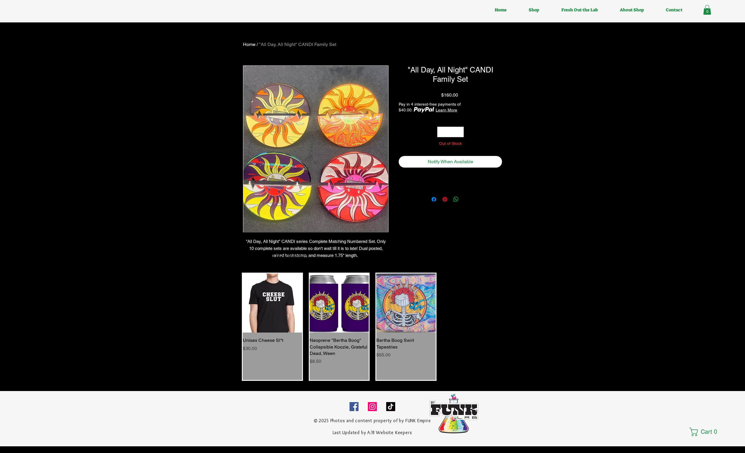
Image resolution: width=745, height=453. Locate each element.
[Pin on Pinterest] (444, 199)
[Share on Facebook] (433, 199)
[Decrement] (441, 132)
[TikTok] (390, 406)
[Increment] (459, 132)
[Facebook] (354, 406)
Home (249, 44)
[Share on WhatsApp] (456, 199)
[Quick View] (272, 303)
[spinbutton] (450, 132)
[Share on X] (467, 199)
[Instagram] (372, 406)
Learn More (446, 110)
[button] (707, 10)
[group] (372, 326)
